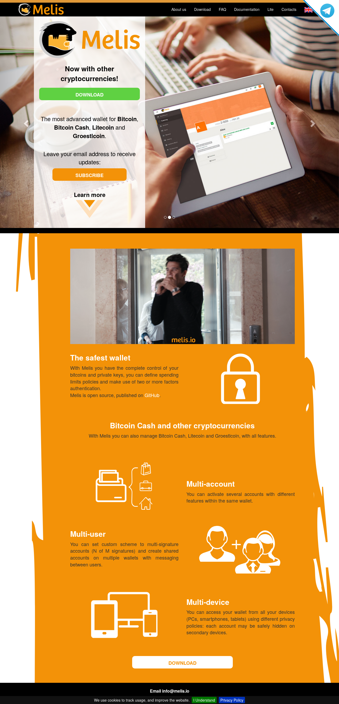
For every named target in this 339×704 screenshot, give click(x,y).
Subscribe (89, 175)
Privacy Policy (231, 700)
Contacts (289, 9)
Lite (270, 9)
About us (178, 9)
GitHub (152, 394)
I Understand (204, 700)
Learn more (89, 194)
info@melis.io (175, 691)
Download (202, 9)
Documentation (247, 9)
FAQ (222, 9)
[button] (25, 122)
